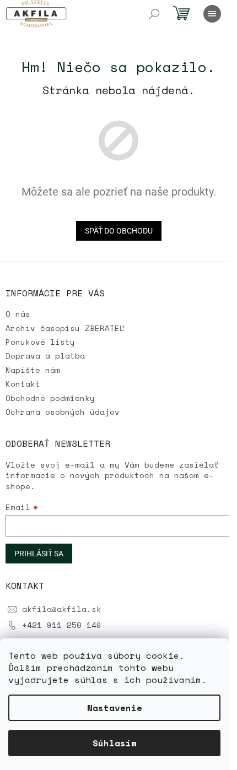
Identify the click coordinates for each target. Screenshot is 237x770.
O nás (18, 313)
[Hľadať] (154, 14)
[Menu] (212, 14)
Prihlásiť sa (38, 553)
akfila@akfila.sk (61, 609)
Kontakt (23, 383)
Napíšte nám (33, 370)
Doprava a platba (45, 355)
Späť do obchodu (119, 230)
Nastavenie (114, 707)
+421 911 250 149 (61, 625)
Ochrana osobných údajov (63, 411)
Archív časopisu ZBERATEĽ (65, 328)
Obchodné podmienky (50, 398)
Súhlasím (115, 743)
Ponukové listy (40, 342)
